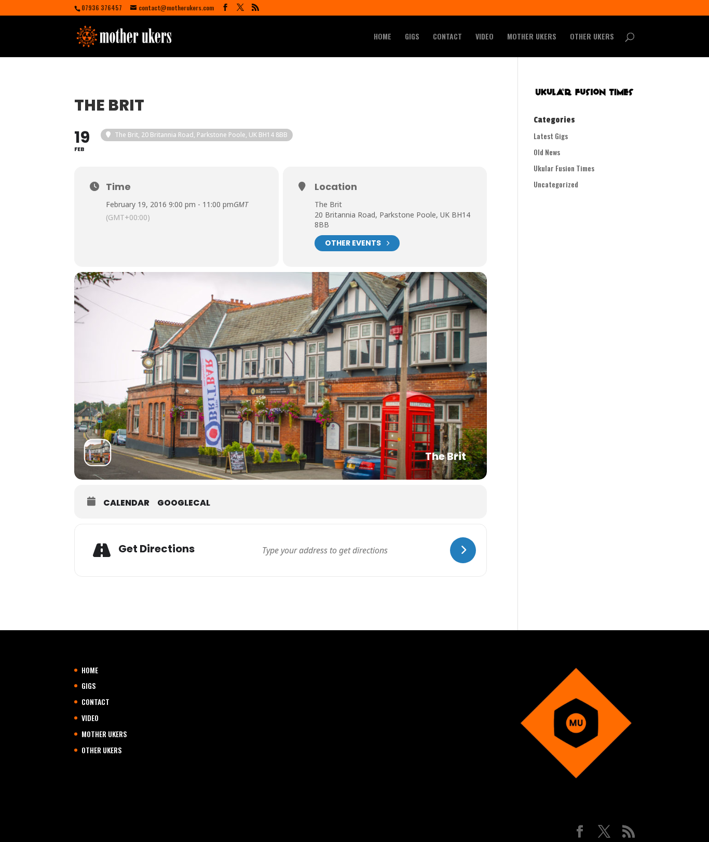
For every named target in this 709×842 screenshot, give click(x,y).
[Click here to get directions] (463, 550)
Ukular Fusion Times (564, 167)
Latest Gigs (551, 135)
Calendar (126, 503)
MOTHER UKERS (531, 37)
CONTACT (447, 37)
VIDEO (484, 37)
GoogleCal (183, 503)
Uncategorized (556, 184)
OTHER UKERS (592, 37)
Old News (547, 151)
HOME (382, 37)
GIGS (412, 37)
